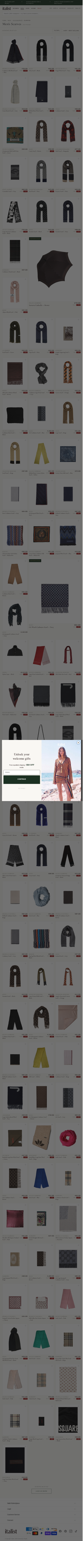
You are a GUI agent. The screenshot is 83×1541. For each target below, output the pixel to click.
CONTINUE (21, 779)
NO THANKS (21, 788)
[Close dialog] (77, 742)
